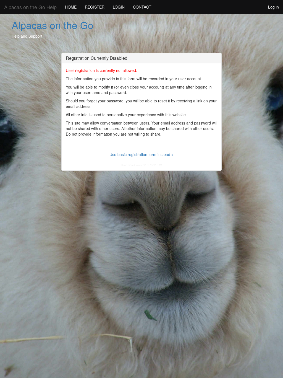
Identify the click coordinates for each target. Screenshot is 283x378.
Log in (273, 7)
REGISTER (94, 7)
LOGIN (119, 7)
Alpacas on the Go (52, 25)
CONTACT (142, 7)
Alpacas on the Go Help (30, 7)
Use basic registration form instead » (141, 154)
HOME (71, 7)
